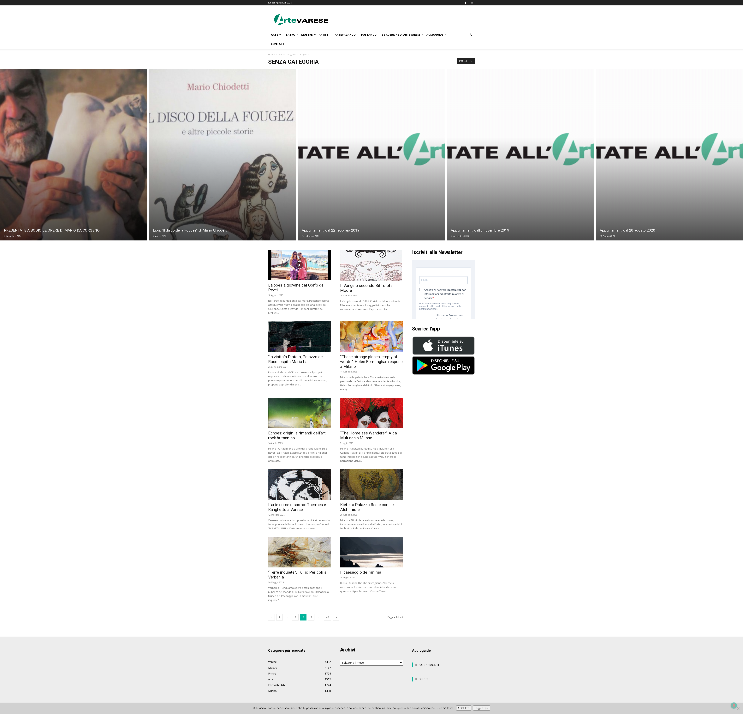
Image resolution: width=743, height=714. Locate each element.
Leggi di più (482, 708)
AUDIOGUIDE (434, 34)
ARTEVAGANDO (345, 34)
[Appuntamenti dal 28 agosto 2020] (669, 154)
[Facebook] (465, 2)
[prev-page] (271, 617)
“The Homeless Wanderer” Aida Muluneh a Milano (368, 435)
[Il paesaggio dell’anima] (371, 552)
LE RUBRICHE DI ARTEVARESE (401, 34)
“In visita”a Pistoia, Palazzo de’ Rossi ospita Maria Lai (295, 359)
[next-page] (336, 617)
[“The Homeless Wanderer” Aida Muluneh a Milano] (371, 413)
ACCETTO (464, 708)
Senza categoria (287, 54)
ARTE (274, 34)
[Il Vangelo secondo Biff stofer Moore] (371, 265)
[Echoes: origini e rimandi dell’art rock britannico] (299, 413)
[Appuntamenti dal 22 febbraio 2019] (371, 154)
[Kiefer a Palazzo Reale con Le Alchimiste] (371, 484)
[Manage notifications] (734, 705)
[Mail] (472, 2)
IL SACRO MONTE (427, 665)
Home (271, 54)
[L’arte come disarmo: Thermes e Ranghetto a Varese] (299, 484)
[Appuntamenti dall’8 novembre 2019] (520, 154)
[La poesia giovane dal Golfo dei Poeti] (299, 265)
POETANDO (369, 34)
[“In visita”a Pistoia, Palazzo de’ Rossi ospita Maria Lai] (299, 336)
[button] (470, 35)
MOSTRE (307, 34)
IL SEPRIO (422, 679)
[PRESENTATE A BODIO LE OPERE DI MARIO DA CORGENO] (73, 154)
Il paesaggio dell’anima (360, 572)
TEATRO (289, 34)
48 (327, 617)
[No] (738, 708)
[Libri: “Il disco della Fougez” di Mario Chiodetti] (222, 154)
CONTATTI (278, 44)
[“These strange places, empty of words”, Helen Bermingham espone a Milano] (371, 336)
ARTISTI (324, 34)
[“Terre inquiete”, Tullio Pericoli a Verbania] (299, 552)
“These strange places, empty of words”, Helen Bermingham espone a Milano (371, 361)
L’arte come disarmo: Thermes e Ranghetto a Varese (297, 507)
